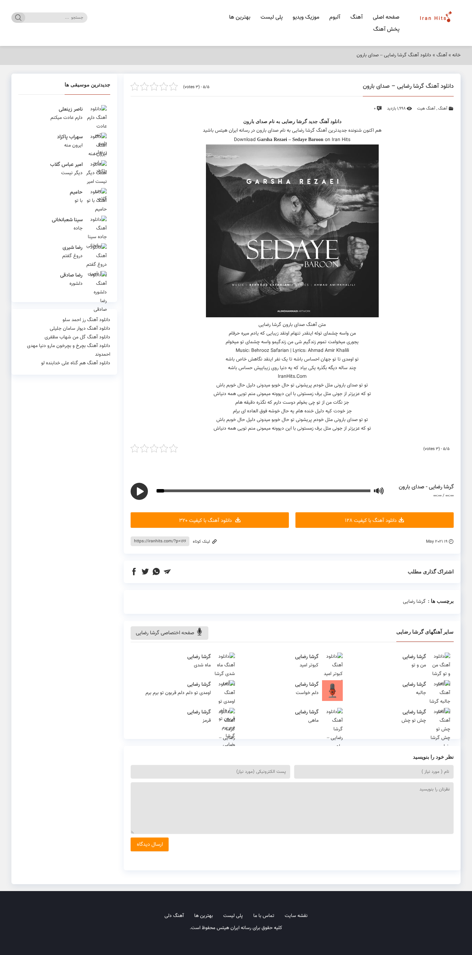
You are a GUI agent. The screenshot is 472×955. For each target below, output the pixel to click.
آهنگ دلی (174, 916)
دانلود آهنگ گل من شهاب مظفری (77, 337)
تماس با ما (263, 916)
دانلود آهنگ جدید (325, 121)
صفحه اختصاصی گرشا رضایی (166, 633)
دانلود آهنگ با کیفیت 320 (206, 521)
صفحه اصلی (386, 17)
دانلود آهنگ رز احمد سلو (86, 320)
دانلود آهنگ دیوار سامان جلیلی (80, 329)
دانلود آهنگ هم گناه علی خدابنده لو (75, 363)
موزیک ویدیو (306, 17)
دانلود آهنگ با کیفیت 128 (371, 521)
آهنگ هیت (426, 108)
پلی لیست (272, 17)
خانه (456, 55)
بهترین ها (240, 17)
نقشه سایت (296, 916)
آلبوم (334, 17)
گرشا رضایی (294, 121)
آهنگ (356, 17)
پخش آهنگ (386, 29)
